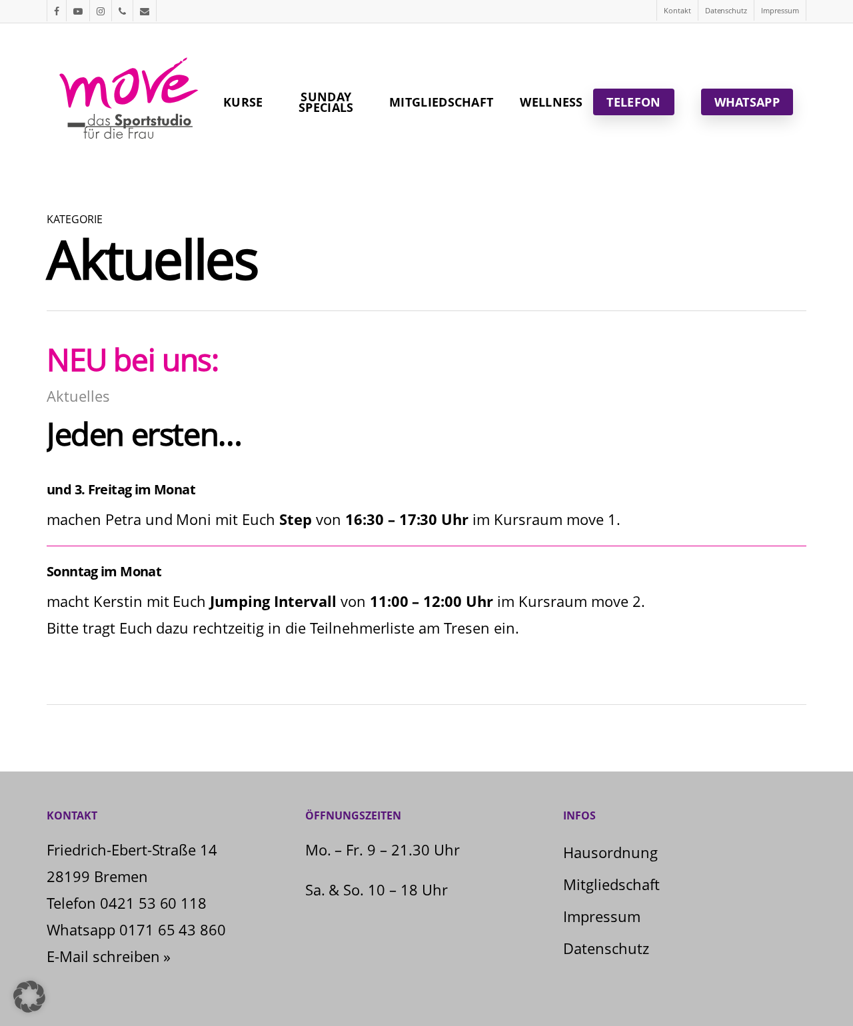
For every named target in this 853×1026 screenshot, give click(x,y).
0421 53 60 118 (153, 903)
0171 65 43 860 (173, 929)
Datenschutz (606, 948)
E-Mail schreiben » (109, 956)
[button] (29, 996)
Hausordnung (610, 852)
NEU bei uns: (132, 359)
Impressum (601, 916)
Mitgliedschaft (611, 884)
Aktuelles (78, 396)
